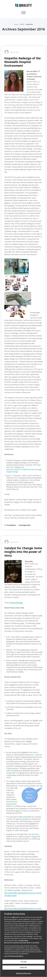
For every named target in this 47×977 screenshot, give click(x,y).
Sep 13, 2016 (14, 52)
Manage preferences (23, 973)
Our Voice (35, 834)
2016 (22, 24)
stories (35, 752)
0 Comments (11, 525)
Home (16, 24)
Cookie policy (23, 941)
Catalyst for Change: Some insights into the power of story (23, 551)
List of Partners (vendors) (13, 956)
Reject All (23, 967)
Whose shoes (23, 817)
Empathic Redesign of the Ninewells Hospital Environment (22, 62)
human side (11, 773)
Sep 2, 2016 (14, 542)
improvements (11, 804)
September (29, 24)
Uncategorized (24, 525)
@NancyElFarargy (16, 603)
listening (15, 828)
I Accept (23, 962)
